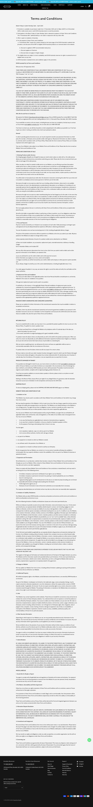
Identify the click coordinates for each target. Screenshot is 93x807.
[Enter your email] (22, 787)
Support (70, 5)
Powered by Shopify (17, 800)
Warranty (64, 772)
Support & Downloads (67, 764)
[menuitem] (19, 5)
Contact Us (45, 8)
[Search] (85, 6)
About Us (25, 5)
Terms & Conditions (66, 768)
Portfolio (61, 5)
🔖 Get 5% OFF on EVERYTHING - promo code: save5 (26, 1)
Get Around (51, 761)
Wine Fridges (33, 5)
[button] (89, 740)
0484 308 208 (8, 764)
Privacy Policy (65, 766)
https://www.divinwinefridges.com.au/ (39, 117)
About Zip (64, 774)
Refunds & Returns (66, 770)
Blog (55, 5)
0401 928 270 (30, 764)
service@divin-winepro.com (32, 124)
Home (19, 5)
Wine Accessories (45, 5)
